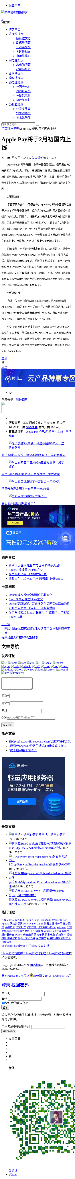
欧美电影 (25, 100)
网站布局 (39, 934)
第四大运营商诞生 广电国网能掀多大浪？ (35, 565)
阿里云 (52, 927)
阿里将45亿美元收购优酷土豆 (28, 574)
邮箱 (5, 703)
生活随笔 (25, 113)
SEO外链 (30, 938)
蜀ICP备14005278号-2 (15, 975)
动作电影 (20, 920)
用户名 (5, 993)
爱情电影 (32, 927)
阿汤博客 (32, 427)
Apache (5, 923)
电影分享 (17, 82)
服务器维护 (53, 938)
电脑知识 (17, 60)
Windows (61, 927)
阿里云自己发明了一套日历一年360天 (25, 488)
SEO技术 (38, 931)
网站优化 (17, 73)
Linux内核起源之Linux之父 (26, 569)
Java (65, 920)
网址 (4, 710)
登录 (5, 985)
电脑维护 (12, 938)
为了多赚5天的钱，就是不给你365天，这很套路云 (33, 455)
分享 (4, 367)
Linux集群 (45, 920)
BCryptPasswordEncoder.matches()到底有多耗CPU (41, 741)
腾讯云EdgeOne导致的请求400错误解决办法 (38, 745)
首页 (4, 128)
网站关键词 (16, 923)
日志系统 (43, 927)
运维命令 (25, 47)
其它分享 (17, 104)
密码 (4, 998)
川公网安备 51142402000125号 (52, 975)
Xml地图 (19, 946)
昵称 (5, 695)
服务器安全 (7, 934)
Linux (40, 923)
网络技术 (10, 927)
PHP (25, 923)
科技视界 (17, 78)
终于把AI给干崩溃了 (23, 750)
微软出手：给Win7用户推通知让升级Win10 (36, 578)
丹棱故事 (6, 942)
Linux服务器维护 (12, 953)
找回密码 (20, 985)
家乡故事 (25, 108)
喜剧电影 (50, 934)
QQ (3, 717)
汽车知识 (21, 927)
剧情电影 (57, 920)
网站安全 (65, 938)
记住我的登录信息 (16, 1003)
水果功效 (25, 117)
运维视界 (25, 51)
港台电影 (25, 91)
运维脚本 (61, 934)
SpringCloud (32, 920)
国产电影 (25, 86)
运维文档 (25, 38)
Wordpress (49, 931)
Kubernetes (13, 931)
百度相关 (41, 938)
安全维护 (28, 934)
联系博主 (14, 1170)
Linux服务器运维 (58, 953)
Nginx (21, 938)
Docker (18, 934)
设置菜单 (14, 5)
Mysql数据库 (62, 931)
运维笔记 (25, 56)
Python (32, 923)
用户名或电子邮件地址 (16, 1026)
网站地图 (7, 946)
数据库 (47, 923)
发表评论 (37, 157)
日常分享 (57, 923)
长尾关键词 (7, 920)
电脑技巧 (25, 69)
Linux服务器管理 (35, 953)
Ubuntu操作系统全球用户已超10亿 (30, 594)
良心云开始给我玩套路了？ (18, 503)
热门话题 (31, 946)
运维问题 (25, 42)
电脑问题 (25, 64)
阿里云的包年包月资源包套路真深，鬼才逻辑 (30, 474)
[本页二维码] (13, 1174)
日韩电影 (25, 95)
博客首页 (14, 29)
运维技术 (17, 34)
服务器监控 (25, 931)
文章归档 (44, 946)
